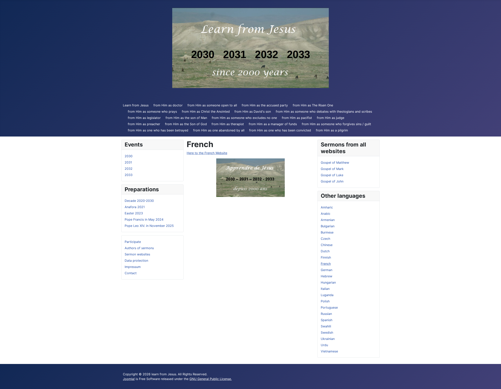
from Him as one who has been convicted (280, 130)
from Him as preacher (144, 124)
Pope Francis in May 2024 (144, 219)
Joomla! (129, 379)
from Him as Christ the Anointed (206, 111)
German (326, 270)
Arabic (325, 214)
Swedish (327, 332)
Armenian (328, 220)
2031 (128, 162)
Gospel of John (332, 181)
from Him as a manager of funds (273, 124)
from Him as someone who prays (152, 111)
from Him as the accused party (265, 105)
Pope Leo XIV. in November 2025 (149, 226)
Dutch (325, 251)
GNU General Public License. (210, 379)
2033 (128, 175)
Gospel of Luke (332, 175)
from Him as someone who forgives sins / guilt (336, 124)
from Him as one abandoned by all (218, 130)
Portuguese (329, 307)
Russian (326, 314)
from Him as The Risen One (313, 105)
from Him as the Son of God (186, 124)
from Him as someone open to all (212, 105)
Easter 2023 (134, 213)
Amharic (327, 207)
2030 (128, 156)
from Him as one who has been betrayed (158, 130)
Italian (325, 289)
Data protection (136, 260)
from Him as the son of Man (186, 118)
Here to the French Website (207, 153)
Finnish (326, 257)
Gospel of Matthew (335, 162)
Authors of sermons (139, 248)
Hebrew (326, 276)
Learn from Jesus (136, 105)
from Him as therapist (228, 124)
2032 (128, 169)
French (326, 264)
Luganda (327, 295)
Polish (325, 301)
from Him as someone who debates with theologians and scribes (324, 111)
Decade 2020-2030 (139, 201)
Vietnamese (329, 351)
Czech (325, 239)
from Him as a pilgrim (332, 130)
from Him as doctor (168, 105)
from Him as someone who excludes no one (244, 118)
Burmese (327, 232)
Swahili (326, 326)
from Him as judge (330, 118)
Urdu (324, 345)
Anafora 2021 (135, 207)
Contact (131, 273)
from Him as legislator (144, 118)
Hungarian (328, 282)
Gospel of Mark (332, 169)
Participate (133, 242)
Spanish (326, 320)
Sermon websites (137, 254)
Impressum (133, 267)
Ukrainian (328, 339)
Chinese (326, 245)
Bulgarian (327, 226)
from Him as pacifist (297, 118)
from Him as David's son (252, 111)
